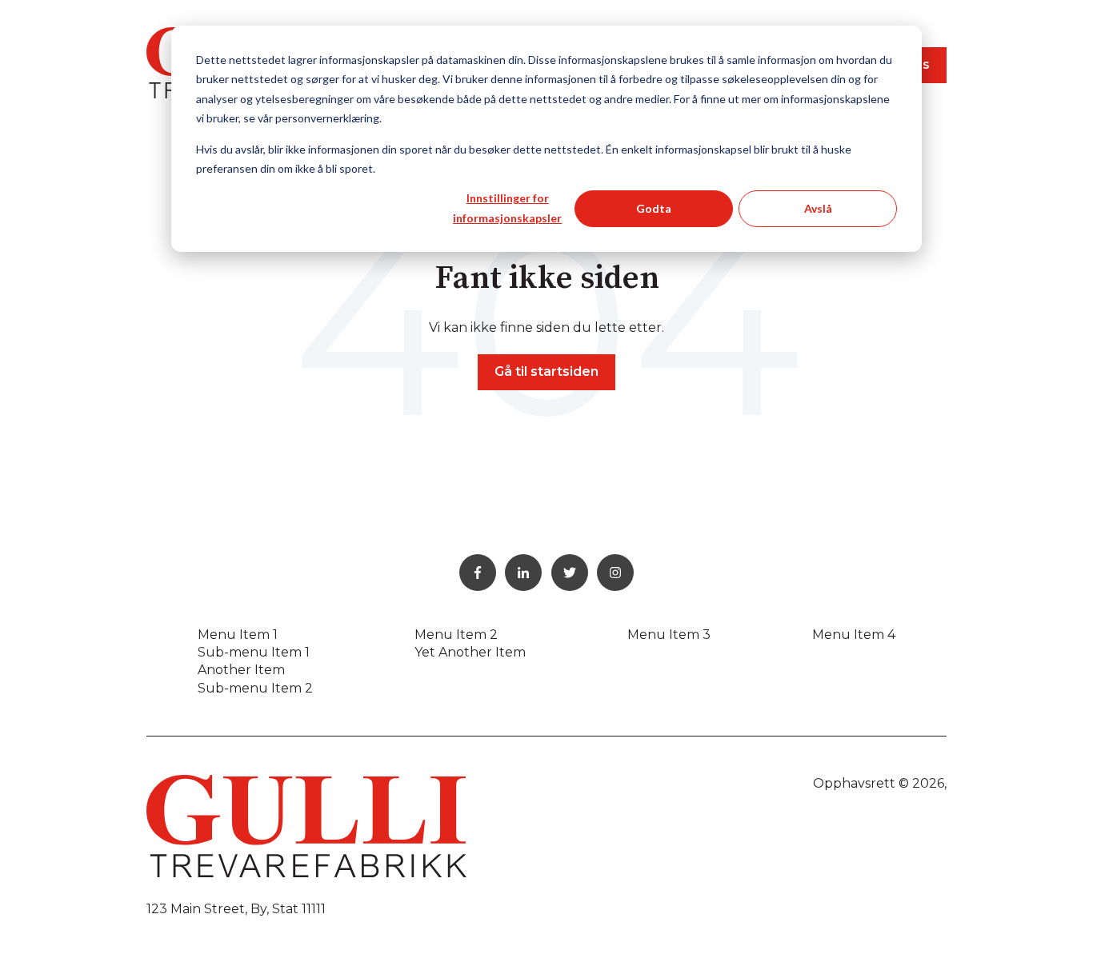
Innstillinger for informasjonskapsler (507, 208)
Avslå (818, 208)
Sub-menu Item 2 (255, 688)
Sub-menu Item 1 (254, 652)
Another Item (241, 669)
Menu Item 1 (238, 634)
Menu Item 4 (853, 634)
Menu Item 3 (669, 634)
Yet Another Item (470, 652)
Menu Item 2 (456, 634)
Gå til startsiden (546, 371)
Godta (653, 208)
